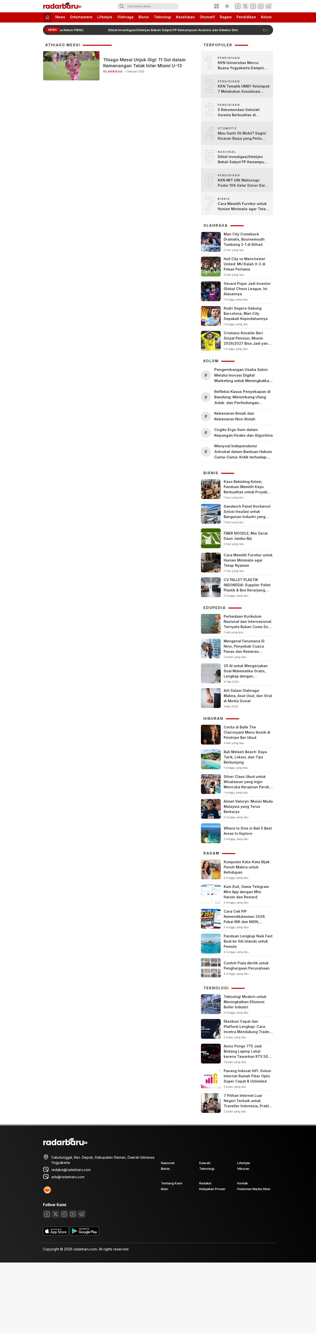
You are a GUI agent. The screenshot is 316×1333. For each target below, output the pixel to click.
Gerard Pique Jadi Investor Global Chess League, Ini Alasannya (247, 288)
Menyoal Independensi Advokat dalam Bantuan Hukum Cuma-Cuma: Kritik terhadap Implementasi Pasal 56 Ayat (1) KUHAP (243, 452)
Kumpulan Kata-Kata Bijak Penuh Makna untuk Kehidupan (247, 867)
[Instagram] (253, 6)
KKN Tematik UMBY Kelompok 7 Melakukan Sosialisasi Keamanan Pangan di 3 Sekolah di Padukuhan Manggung (244, 89)
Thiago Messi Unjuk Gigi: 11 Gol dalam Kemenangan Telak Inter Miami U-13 (144, 62)
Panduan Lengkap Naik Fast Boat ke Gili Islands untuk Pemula (248, 941)
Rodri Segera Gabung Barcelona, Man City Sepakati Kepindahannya (246, 313)
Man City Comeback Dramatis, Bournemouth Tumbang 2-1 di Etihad (244, 239)
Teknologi (162, 17)
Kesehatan (185, 17)
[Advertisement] (148, 1297)
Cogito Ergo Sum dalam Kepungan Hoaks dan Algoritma (243, 432)
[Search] (121, 6)
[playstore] (84, 1234)
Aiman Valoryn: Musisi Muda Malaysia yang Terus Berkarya (248, 806)
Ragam (226, 17)
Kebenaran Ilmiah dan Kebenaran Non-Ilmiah (234, 416)
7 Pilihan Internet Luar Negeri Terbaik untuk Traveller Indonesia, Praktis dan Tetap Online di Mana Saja (248, 1105)
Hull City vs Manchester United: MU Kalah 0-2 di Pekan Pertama (244, 264)
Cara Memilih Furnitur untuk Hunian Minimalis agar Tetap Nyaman (243, 206)
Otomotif (207, 17)
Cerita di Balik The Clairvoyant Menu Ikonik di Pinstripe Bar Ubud (247, 732)
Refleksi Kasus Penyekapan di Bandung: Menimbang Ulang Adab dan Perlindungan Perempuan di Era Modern (242, 397)
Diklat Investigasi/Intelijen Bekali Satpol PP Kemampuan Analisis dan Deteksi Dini (168, 30)
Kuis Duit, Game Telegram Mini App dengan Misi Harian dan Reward (246, 891)
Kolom (266, 17)
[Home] (47, 17)
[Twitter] (245, 6)
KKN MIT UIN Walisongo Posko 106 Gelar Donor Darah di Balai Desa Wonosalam (244, 183)
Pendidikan (246, 17)
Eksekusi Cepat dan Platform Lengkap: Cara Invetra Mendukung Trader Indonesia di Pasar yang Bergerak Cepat (247, 1031)
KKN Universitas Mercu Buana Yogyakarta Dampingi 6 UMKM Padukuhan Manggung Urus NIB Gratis (242, 65)
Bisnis (143, 17)
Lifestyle (104, 17)
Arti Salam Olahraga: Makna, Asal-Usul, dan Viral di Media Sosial (248, 695)
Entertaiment (81, 17)
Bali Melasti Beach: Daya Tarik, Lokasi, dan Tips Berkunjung (245, 757)
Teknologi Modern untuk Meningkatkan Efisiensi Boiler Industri (245, 1001)
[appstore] (56, 1234)
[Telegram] (268, 6)
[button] (218, 6)
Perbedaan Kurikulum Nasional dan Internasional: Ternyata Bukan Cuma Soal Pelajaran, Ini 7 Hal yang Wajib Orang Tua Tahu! (248, 626)
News (60, 17)
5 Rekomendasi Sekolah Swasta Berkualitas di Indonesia (239, 112)
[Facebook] (237, 6)
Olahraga (125, 17)
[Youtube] (260, 6)
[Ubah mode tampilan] (226, 6)
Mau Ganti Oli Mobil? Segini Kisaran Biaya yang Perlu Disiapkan (242, 136)
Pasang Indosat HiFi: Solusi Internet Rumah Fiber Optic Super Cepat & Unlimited (247, 1076)
